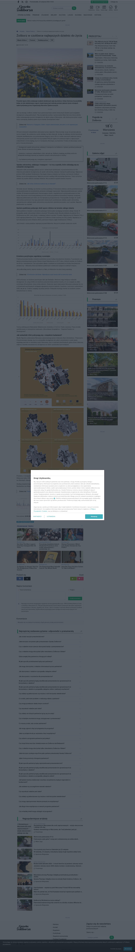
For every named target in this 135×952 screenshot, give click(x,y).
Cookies (44, 511)
